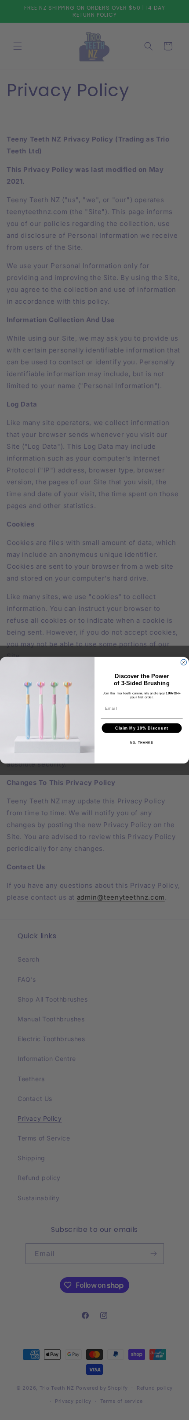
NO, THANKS (141, 743)
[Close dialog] (183, 662)
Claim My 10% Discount (141, 728)
